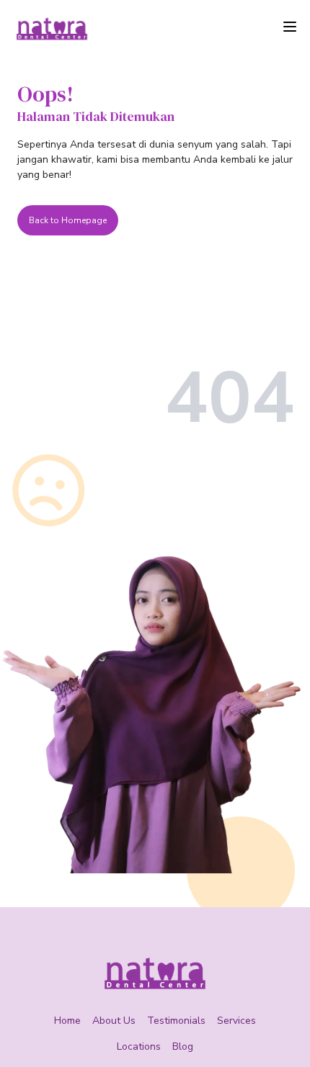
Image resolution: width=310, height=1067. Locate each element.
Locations (139, 1046)
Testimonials (176, 1020)
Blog (182, 1046)
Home (67, 1020)
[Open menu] (289, 26)
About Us (114, 1020)
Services (236, 1020)
